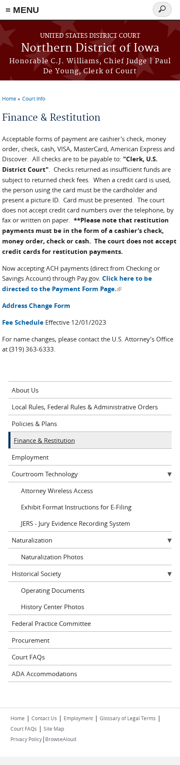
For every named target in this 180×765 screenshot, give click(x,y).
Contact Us (44, 718)
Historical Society (36, 573)
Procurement (30, 640)
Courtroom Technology (45, 474)
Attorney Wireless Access (57, 490)
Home (9, 98)
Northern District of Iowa (90, 48)
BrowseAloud (60, 739)
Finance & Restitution (44, 440)
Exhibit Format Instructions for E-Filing (76, 507)
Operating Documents (53, 590)
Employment (30, 457)
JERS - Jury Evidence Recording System (75, 523)
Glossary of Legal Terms (128, 718)
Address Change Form (36, 305)
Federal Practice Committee (51, 623)
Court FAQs (28, 657)
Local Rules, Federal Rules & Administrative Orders (85, 407)
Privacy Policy (26, 739)
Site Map (54, 728)
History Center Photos (52, 606)
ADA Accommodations (44, 673)
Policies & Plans (34, 423)
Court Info (33, 98)
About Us (25, 390)
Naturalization (32, 540)
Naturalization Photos (52, 557)
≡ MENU (22, 10)
